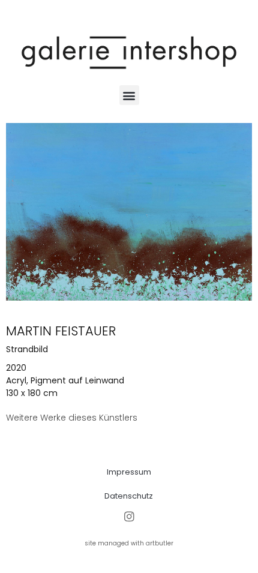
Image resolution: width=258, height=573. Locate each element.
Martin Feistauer (61, 331)
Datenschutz (128, 496)
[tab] (71, 418)
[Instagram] (129, 516)
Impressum (129, 472)
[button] (129, 95)
